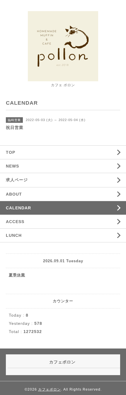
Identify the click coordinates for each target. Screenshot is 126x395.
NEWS (12, 166)
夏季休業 (17, 275)
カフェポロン (49, 389)
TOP (10, 152)
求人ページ (17, 179)
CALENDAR (18, 208)
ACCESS (15, 221)
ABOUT (14, 194)
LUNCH (14, 235)
